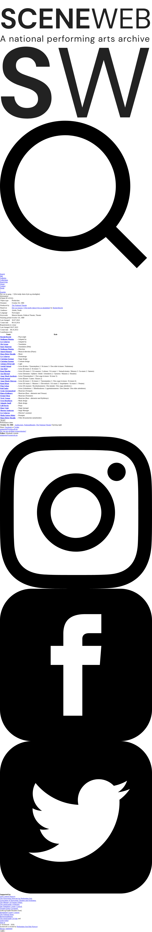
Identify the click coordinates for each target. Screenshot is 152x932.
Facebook (8, 427)
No (2, 288)
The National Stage (7, 914)
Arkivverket (4, 921)
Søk (1, 276)
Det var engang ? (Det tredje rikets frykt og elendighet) (31, 308)
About (2, 284)
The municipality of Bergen (9, 904)
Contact (2, 286)
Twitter (16, 427)
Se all (3, 420)
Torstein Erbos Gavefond (9, 908)
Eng (3, 292)
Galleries (3, 278)
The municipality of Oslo (9, 919)
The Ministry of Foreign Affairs (11, 902)
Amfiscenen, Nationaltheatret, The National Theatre (33, 425)
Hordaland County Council (9, 912)
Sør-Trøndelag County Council (11, 906)
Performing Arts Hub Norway (27, 927)
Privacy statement (6, 929)
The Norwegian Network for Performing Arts (16, 898)
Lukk (2, 931)
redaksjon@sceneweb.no (9, 429)
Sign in (2, 923)
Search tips (4, 282)
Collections (4, 280)
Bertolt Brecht (58, 308)
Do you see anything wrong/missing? (13, 431)
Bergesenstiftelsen (6, 916)
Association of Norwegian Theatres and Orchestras (18, 900)
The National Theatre (19, 305)
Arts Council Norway (7, 896)
